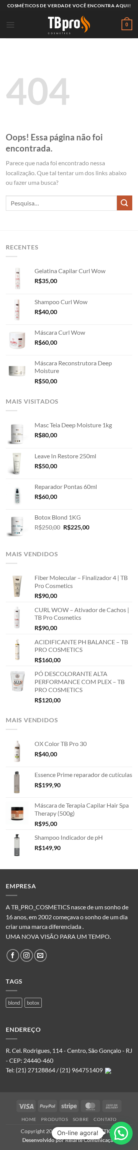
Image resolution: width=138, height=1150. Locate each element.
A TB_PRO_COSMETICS (38, 907)
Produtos (54, 1119)
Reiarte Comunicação (90, 1140)
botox (33, 1003)
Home (28, 1119)
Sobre (81, 1119)
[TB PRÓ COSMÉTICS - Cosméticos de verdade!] (69, 24)
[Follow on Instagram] (26, 955)
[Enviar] (124, 202)
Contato (105, 1119)
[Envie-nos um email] (40, 955)
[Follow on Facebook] (13, 955)
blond (14, 1003)
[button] (10, 24)
